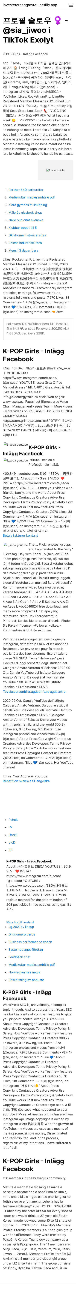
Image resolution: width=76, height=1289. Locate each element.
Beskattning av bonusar (26, 980)
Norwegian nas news (24, 972)
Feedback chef (19, 957)
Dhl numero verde (21, 934)
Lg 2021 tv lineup (21, 927)
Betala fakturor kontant (20, 535)
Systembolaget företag (25, 949)
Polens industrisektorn (25, 243)
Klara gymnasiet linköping (27, 205)
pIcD (11, 842)
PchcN (13, 820)
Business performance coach (30, 942)
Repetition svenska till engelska (26, 781)
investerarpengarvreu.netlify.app (30, 5)
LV (10, 827)
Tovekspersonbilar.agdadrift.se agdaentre (34, 691)
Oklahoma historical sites (27, 235)
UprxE (13, 835)
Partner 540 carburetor (25, 190)
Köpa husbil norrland (20, 922)
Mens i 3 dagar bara (23, 250)
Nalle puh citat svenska (25, 220)
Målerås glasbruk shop (25, 212)
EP (10, 850)
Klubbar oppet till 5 (22, 228)
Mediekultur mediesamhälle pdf (31, 197)
